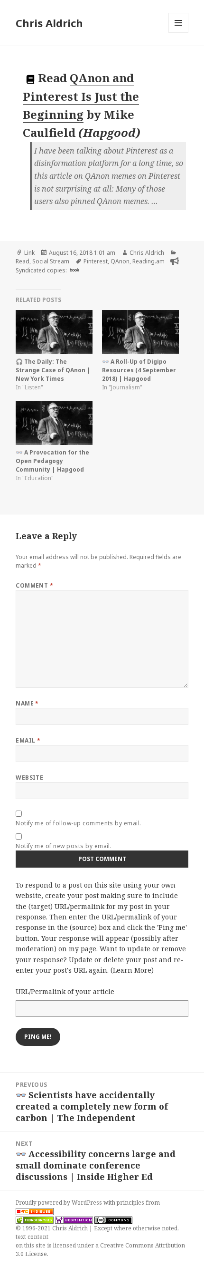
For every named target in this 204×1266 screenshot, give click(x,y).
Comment (34, 585)
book (74, 269)
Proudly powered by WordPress (59, 1202)
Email (28, 740)
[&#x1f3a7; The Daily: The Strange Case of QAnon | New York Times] (54, 332)
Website (29, 777)
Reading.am (148, 261)
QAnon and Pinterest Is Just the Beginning (81, 96)
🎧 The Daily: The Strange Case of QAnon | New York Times (53, 370)
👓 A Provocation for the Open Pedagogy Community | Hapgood (52, 461)
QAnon (120, 261)
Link (29, 253)
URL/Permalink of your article (65, 991)
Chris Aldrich (49, 23)
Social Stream (50, 261)
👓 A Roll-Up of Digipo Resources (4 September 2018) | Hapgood (139, 370)
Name (27, 703)
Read (22, 261)
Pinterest (95, 261)
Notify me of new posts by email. (63, 846)
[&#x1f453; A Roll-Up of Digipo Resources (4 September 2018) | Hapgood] (140, 332)
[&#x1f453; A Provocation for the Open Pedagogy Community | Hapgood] (54, 423)
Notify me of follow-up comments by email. (78, 823)
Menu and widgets (178, 32)
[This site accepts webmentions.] (74, 1220)
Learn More (132, 970)
